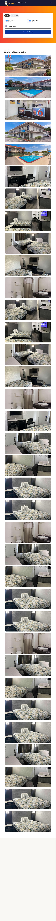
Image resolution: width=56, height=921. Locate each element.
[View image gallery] (28, 65)
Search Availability (28, 32)
